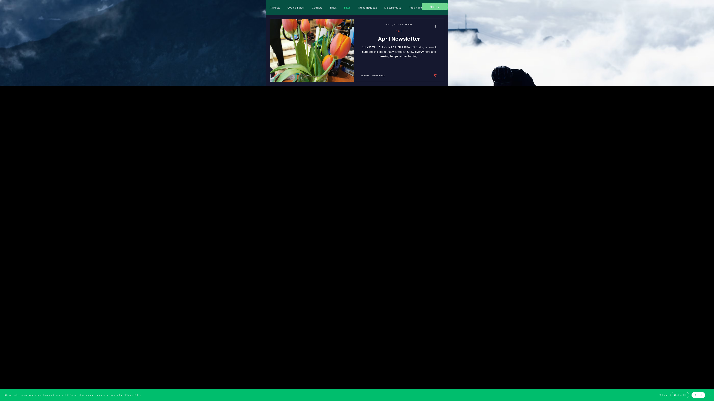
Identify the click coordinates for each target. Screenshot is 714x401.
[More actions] (437, 26)
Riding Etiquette (367, 7)
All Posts (275, 7)
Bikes (347, 7)
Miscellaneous (392, 7)
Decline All (680, 395)
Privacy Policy (133, 395)
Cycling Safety (295, 7)
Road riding (416, 7)
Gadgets (317, 7)
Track (333, 7)
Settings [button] (664, 395)
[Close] (709, 395)
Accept (698, 395)
